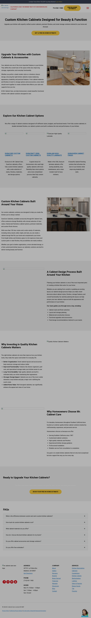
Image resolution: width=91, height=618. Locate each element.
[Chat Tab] (45, 309)
